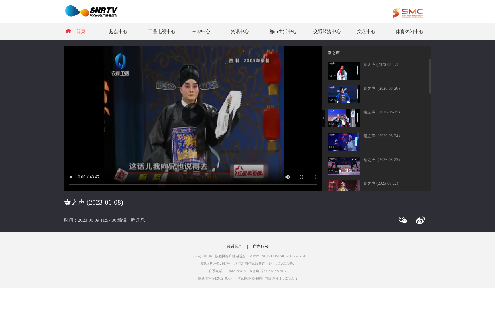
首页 (80, 31)
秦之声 (334, 53)
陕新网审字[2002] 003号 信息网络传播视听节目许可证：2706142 (247, 278)
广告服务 (261, 246)
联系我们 (235, 246)
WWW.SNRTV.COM (264, 256)
